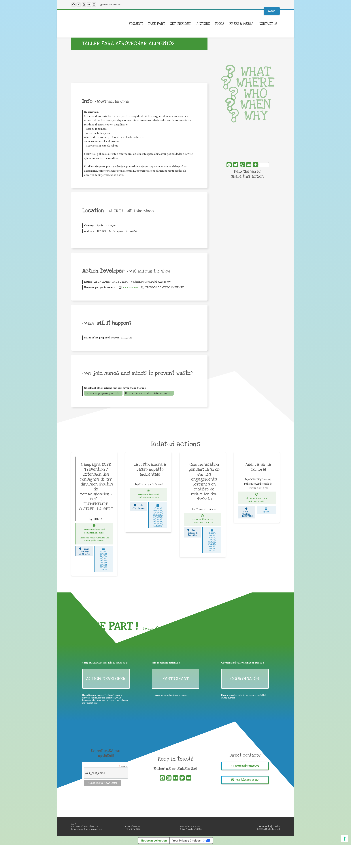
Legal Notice (265, 826)
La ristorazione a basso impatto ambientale (150, 469)
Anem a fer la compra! (258, 467)
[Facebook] (73, 4)
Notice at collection (154, 840)
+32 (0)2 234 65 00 (132, 829)
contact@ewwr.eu (132, 826)
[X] (78, 4)
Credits (276, 826)
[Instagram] (84, 4)
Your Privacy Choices (186, 840)
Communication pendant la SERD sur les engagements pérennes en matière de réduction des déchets (204, 482)
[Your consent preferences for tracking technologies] (344, 838)
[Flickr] (94, 4)
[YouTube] (89, 4)
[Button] (94, 525)
